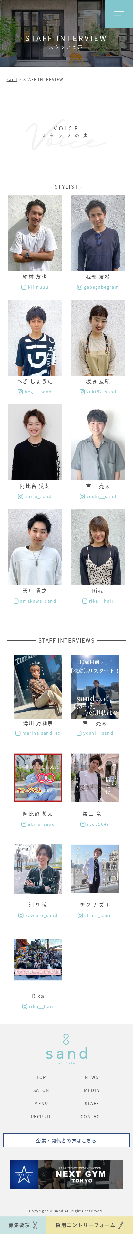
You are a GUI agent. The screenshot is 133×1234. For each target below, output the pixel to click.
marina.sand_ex (41, 733)
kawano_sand (41, 915)
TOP (41, 1077)
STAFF (92, 1103)
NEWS (91, 1077)
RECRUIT (41, 1117)
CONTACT (92, 1117)
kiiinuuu (38, 287)
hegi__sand (38, 392)
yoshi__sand (101, 496)
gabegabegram (101, 287)
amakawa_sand (38, 601)
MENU (41, 1103)
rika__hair (101, 601)
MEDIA (91, 1090)
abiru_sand (38, 496)
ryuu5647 (98, 824)
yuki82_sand (101, 392)
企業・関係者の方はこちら (66, 1140)
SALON (41, 1090)
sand (12, 79)
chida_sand (98, 915)
